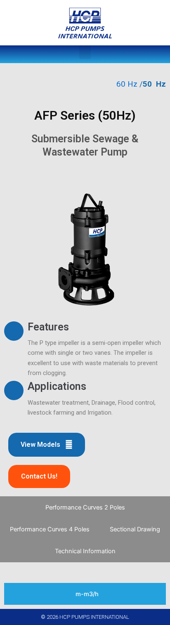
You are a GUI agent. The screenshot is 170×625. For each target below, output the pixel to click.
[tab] (85, 507)
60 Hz (126, 84)
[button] (85, 52)
